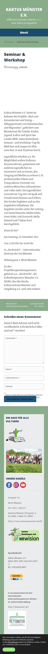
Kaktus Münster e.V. (24, 12)
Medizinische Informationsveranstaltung (17, 305)
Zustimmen (9, 649)
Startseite (9, 41)
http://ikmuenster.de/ (18, 607)
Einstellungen (13, 642)
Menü (24, 32)
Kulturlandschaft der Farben (37, 305)
